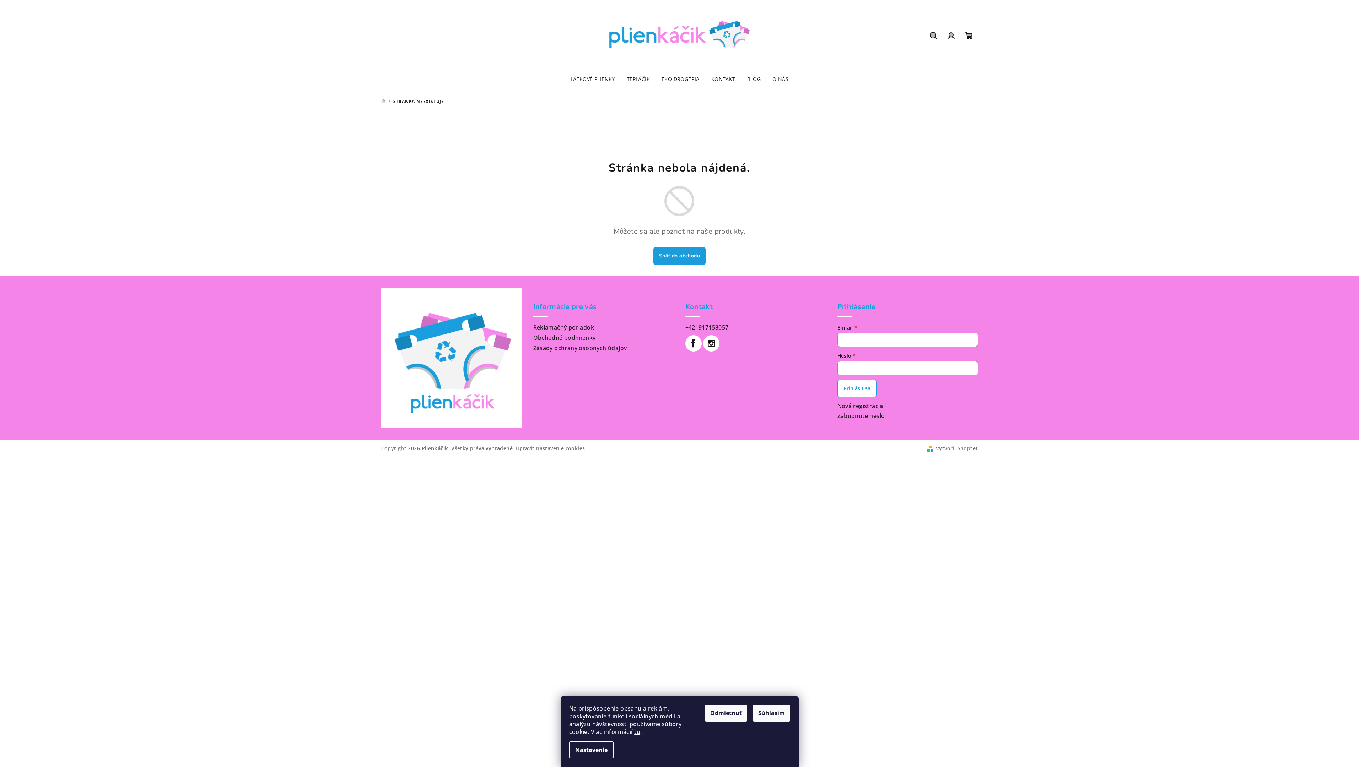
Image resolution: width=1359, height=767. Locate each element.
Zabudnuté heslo (861, 416)
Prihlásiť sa (856, 388)
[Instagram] (711, 343)
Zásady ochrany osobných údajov (580, 348)
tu (637, 732)
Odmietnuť (726, 713)
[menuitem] (593, 79)
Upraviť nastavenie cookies (550, 448)
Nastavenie (591, 750)
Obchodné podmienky (564, 338)
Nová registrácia (860, 406)
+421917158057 (707, 327)
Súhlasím (771, 713)
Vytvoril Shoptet (957, 448)
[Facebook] (693, 343)
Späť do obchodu (679, 255)
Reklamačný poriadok (563, 327)
